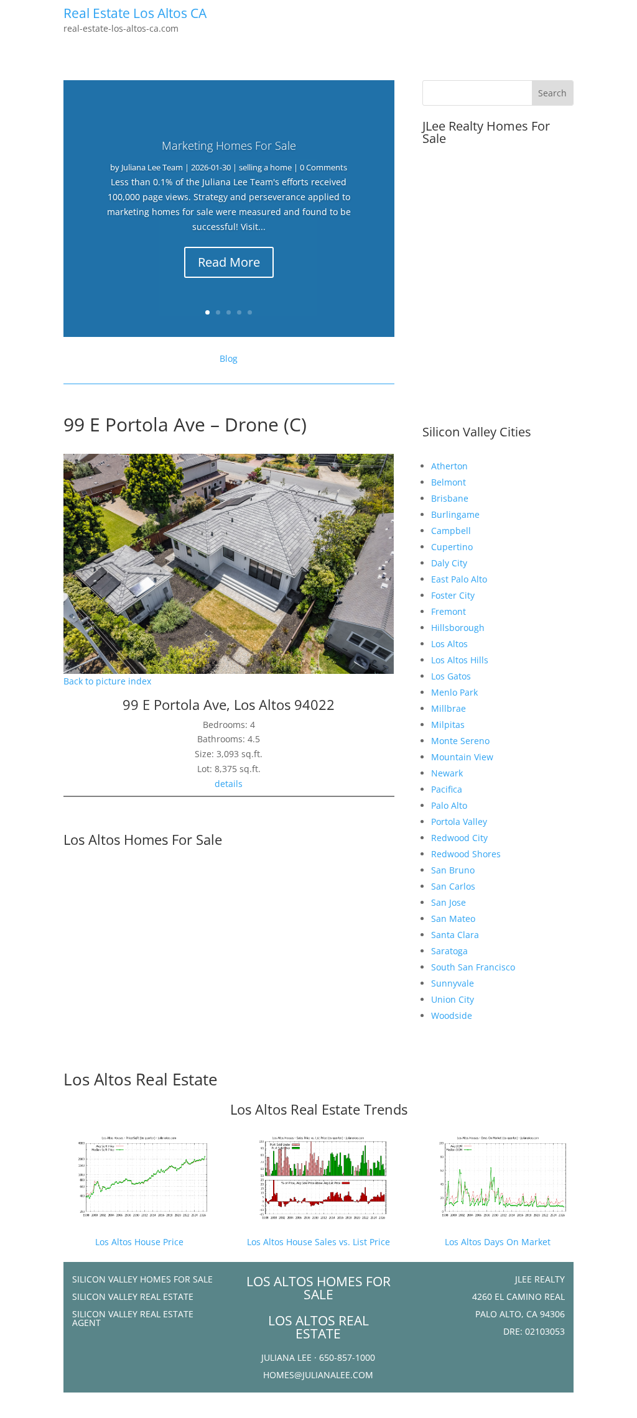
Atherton (449, 466)
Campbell (451, 530)
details (229, 784)
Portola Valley (459, 821)
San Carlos (453, 886)
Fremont (448, 611)
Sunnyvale (452, 983)
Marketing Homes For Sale (229, 145)
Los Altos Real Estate (140, 1079)
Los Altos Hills (459, 660)
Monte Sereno (460, 741)
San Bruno (453, 870)
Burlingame (455, 514)
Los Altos (449, 644)
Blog (229, 358)
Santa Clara (455, 935)
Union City (452, 999)
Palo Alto (449, 805)
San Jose (448, 902)
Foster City (453, 595)
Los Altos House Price (139, 1242)
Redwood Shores (466, 854)
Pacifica (446, 789)
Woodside (451, 1015)
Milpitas (448, 724)
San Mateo (453, 918)
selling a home (265, 167)
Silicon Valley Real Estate (132, 1296)
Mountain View (462, 757)
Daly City (449, 563)
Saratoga (449, 951)
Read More (229, 262)
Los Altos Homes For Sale (142, 839)
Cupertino (452, 547)
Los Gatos (451, 676)
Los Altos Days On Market (498, 1242)
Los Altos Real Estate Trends (318, 1109)
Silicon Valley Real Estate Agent (132, 1318)
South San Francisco (473, 967)
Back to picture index (107, 681)
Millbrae (448, 708)
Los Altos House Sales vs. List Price (318, 1242)
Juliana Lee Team (152, 167)
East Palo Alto (459, 579)
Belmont (448, 482)
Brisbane (449, 498)
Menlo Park (454, 692)
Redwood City (459, 838)
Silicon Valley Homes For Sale (142, 1279)
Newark (447, 773)
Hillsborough (458, 627)
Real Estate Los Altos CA (135, 13)
